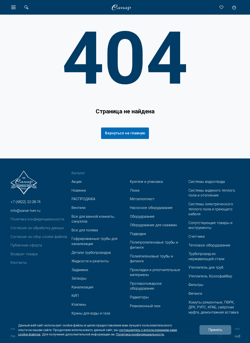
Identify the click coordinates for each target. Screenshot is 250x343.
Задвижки (80, 270)
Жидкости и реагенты (90, 261)
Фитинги (195, 293)
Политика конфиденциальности (37, 219)
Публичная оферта (26, 245)
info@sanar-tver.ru (25, 210)
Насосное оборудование (151, 208)
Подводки (138, 234)
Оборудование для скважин (153, 225)
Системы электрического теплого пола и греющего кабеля (210, 209)
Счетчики (196, 236)
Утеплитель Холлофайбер (210, 276)
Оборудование (142, 216)
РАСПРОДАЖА (83, 199)
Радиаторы (139, 297)
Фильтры (195, 285)
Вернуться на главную (125, 133)
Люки (134, 190)
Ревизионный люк (145, 306)
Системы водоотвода (206, 181)
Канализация (82, 287)
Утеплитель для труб (205, 267)
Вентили (78, 208)
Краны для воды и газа (91, 313)
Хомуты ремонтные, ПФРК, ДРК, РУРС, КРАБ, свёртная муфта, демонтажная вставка (213, 307)
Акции (77, 181)
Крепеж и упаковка (146, 181)
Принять (215, 330)
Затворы (79, 278)
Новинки (79, 190)
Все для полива (85, 230)
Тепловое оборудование (209, 245)
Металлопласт (142, 199)
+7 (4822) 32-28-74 (25, 202)
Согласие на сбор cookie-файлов (38, 237)
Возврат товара (24, 254)
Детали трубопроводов (91, 252)
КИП (75, 296)
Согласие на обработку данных (37, 228)
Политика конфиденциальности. (140, 334)
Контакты (18, 262)
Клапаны (79, 304)
